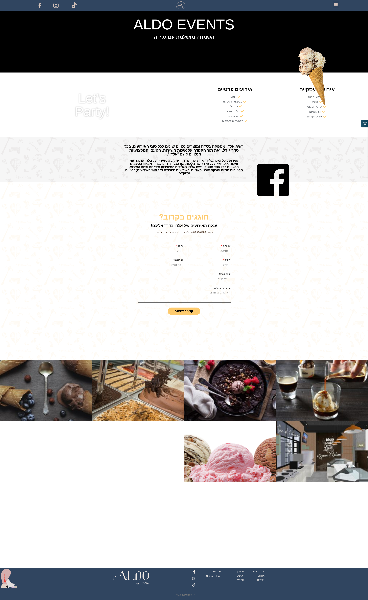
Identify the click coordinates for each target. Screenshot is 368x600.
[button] (336, 4)
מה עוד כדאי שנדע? (221, 288)
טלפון (180, 246)
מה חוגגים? (178, 260)
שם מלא (226, 246)
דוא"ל (227, 260)
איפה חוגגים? (225, 274)
